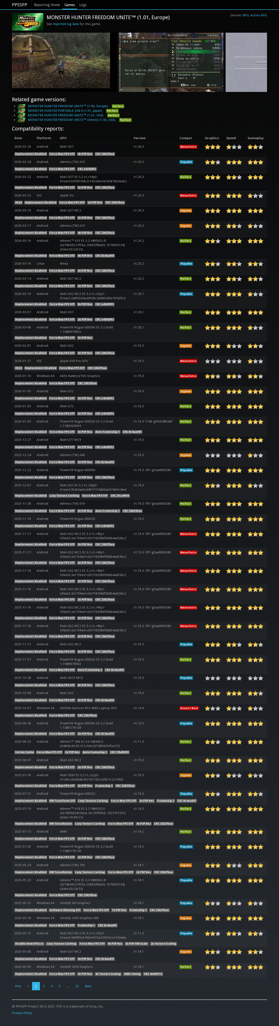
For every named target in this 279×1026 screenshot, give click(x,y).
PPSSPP (19, 4)
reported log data (66, 24)
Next (88, 986)
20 (77, 986)
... (67, 986)
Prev (18, 986)
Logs (83, 5)
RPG (246, 15)
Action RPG (258, 15)
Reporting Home (47, 5)
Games (70, 5)
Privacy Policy (22, 1013)
